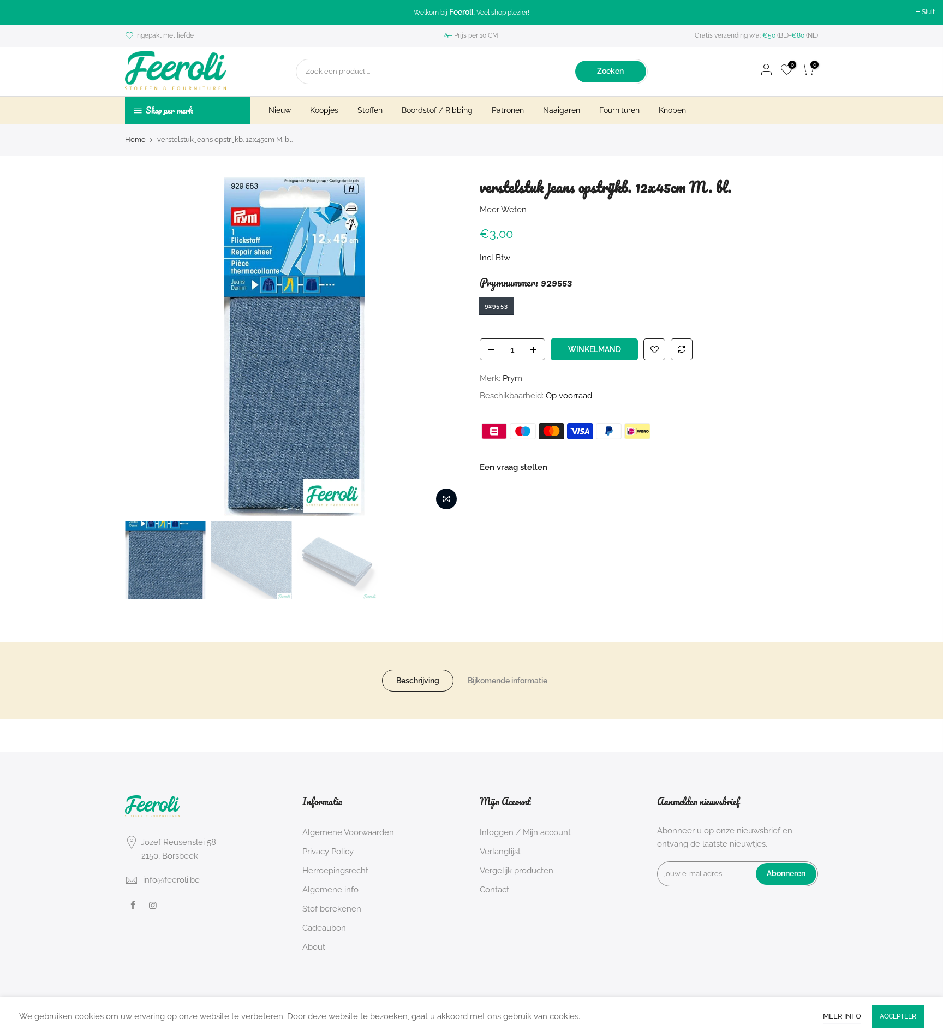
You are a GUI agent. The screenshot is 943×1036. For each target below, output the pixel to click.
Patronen (508, 110)
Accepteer (898, 1016)
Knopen (672, 110)
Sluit (928, 12)
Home (135, 139)
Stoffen (370, 110)
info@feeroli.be (171, 880)
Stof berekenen (331, 909)
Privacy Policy (328, 851)
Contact (494, 890)
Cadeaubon (324, 928)
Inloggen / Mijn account (525, 832)
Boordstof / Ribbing (437, 110)
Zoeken (610, 71)
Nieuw (279, 110)
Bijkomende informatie (507, 680)
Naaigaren (561, 110)
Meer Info (842, 1016)
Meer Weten (503, 209)
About (313, 947)
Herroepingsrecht (335, 871)
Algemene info (330, 890)
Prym (512, 378)
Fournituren (619, 110)
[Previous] (144, 346)
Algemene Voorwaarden (348, 832)
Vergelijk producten (516, 871)
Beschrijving (417, 680)
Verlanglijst (500, 851)
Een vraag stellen (513, 467)
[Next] (444, 346)
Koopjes (324, 110)
